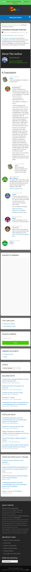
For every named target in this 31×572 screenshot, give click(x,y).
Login (5, 356)
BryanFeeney (16, 87)
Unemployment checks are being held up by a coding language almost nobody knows (15, 403)
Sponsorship (7, 543)
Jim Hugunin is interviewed (9, 38)
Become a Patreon (9, 324)
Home (4, 25)
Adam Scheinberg (23, 516)
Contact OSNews (8, 551)
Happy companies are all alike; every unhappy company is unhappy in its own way (15, 432)
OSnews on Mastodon (9, 545)
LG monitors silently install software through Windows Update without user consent (15, 446)
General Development (14, 25)
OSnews (10, 568)
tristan (14, 194)
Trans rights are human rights (11, 553)
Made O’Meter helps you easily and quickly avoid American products (15, 476)
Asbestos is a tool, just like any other (13, 426)
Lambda (13, 32)
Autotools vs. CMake (8, 397)
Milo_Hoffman (14, 178)
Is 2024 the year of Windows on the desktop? (12, 461)
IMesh (14, 218)
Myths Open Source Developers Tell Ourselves (13, 387)
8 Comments (19, 35)
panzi (11, 78)
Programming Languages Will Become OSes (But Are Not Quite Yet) (15, 380)
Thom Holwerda (14, 57)
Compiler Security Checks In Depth (12, 392)
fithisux (12, 242)
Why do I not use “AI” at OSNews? (12, 491)
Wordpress (17, 517)
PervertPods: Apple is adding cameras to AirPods (14, 439)
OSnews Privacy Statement (10, 508)
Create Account (8, 354)
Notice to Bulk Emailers (10, 548)
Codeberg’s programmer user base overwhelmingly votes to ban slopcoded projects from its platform (14, 419)
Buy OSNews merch (9, 326)
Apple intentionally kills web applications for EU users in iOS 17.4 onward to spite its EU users (15, 469)
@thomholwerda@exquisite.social (18, 62)
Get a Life (15, 227)
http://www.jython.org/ (16, 188)
